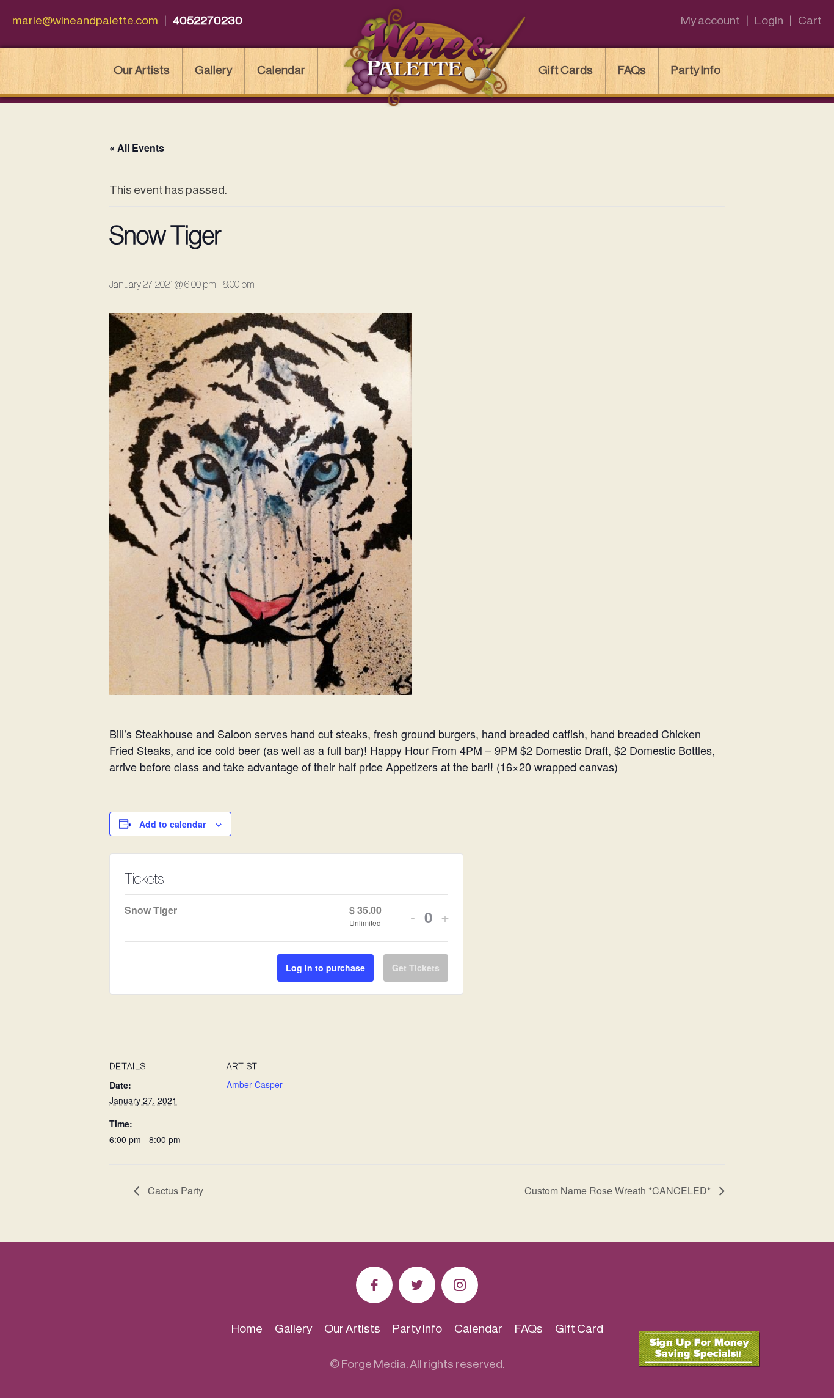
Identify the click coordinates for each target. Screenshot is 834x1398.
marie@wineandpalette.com (85, 20)
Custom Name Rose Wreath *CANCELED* (618, 1190)
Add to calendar (172, 824)
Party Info (695, 70)
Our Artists (142, 70)
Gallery (213, 70)
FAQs (632, 70)
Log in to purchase (325, 968)
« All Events (136, 148)
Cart (810, 20)
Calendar (281, 70)
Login (769, 20)
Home (247, 1328)
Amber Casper (255, 1084)
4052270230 (207, 20)
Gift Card (579, 1328)
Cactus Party (174, 1190)
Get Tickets (416, 968)
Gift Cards (565, 70)
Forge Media (373, 1364)
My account (710, 20)
